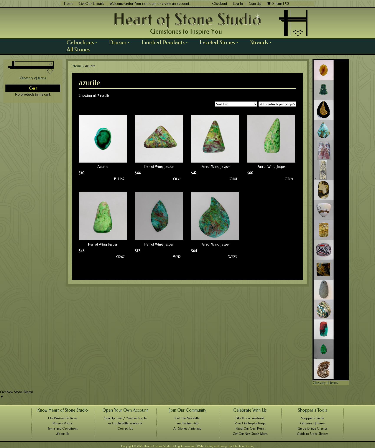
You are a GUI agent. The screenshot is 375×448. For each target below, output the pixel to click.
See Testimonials (187, 423)
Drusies (121, 42)
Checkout (219, 3)
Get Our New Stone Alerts (250, 434)
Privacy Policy (62, 423)
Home (68, 3)
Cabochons (83, 42)
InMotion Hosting (243, 446)
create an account (175, 3)
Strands (262, 42)
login (152, 3)
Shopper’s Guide (312, 418)
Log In (238, 3)
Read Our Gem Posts (250, 428)
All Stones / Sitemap (187, 428)
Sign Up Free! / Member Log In (125, 418)
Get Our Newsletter (188, 418)
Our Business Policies (62, 418)
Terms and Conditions (63, 428)
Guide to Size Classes (312, 428)
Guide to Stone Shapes (312, 434)
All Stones (78, 49)
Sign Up (255, 3)
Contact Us (125, 428)
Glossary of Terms (312, 423)
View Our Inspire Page (250, 423)
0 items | (280, 3)
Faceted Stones (220, 42)
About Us (62, 434)
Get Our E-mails (91, 3)
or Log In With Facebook (125, 423)
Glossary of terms (33, 78)
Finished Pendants (166, 42)
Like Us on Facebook (250, 418)
